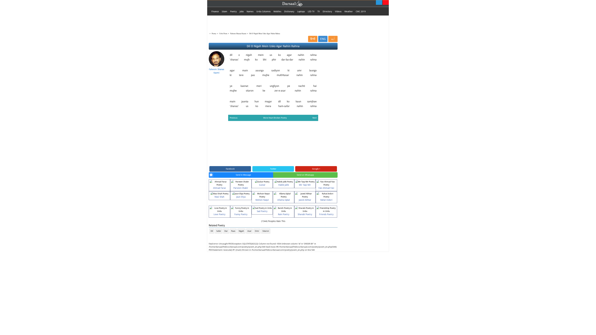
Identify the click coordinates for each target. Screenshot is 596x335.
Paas (233, 231)
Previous (233, 118)
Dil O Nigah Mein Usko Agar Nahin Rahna (264, 33)
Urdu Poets (223, 33)
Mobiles (277, 11)
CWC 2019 (361, 11)
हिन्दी (312, 38)
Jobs (242, 11)
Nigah (241, 231)
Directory (327, 11)
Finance (215, 11)
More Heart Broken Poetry (275, 118)
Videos (338, 11)
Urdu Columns (263, 11)
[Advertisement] (298, 23)
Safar (218, 231)
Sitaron (265, 231)
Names (250, 11)
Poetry (233, 11)
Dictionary (289, 11)
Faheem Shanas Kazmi (238, 33)
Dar (226, 231)
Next (314, 118)
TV (318, 11)
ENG (323, 38)
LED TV (311, 11)
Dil (212, 231)
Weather (348, 11)
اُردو (332, 39)
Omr (257, 231)
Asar (249, 231)
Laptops (301, 11)
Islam (224, 11)
